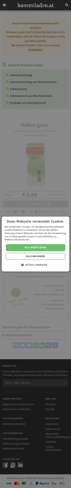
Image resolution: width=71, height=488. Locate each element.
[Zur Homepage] (35, 5)
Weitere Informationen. (17, 239)
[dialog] (35, 244)
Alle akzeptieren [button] (35, 247)
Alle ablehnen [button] (35, 256)
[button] (4, 5)
